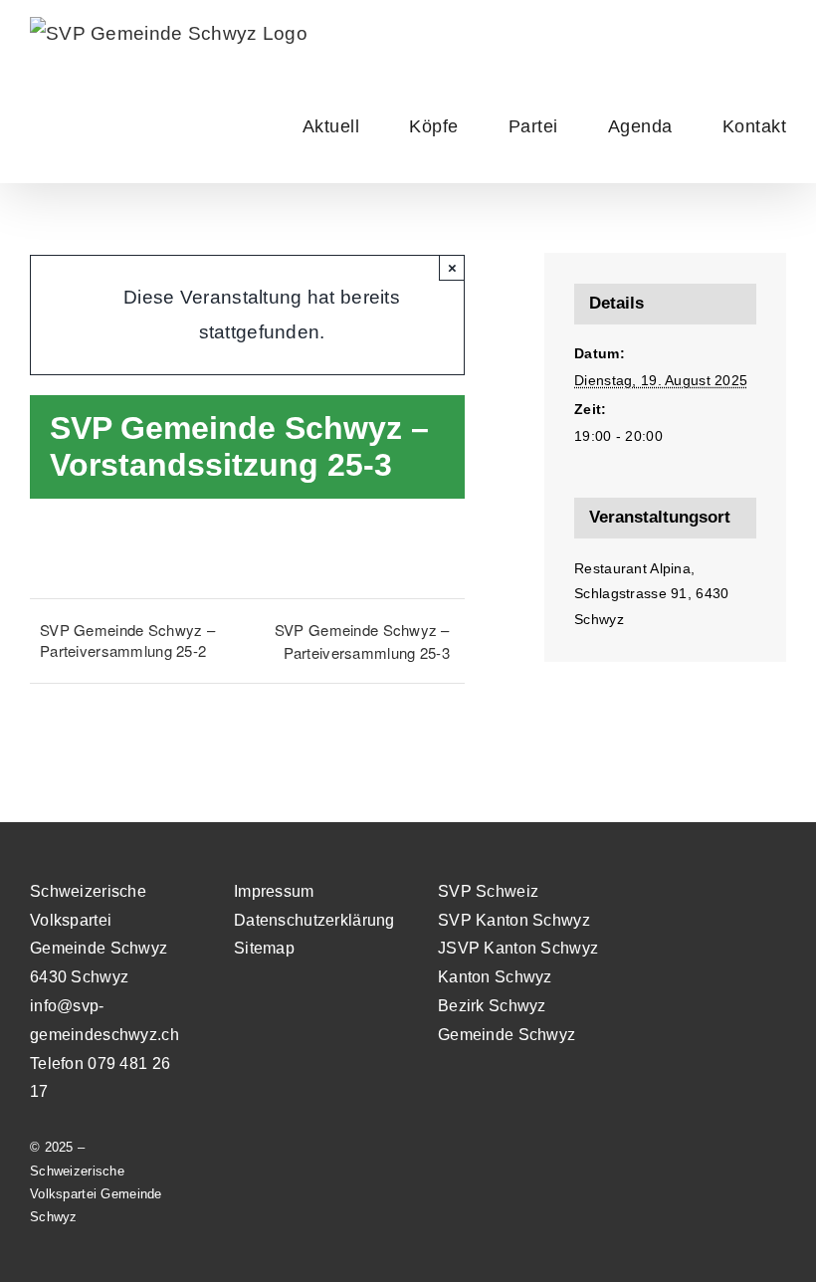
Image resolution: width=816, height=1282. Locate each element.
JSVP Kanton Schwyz (518, 948)
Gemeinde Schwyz (506, 1034)
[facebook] (796, 892)
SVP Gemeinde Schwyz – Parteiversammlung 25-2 (127, 640)
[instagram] (760, 892)
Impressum (274, 891)
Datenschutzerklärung (314, 920)
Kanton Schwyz (495, 976)
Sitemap (264, 948)
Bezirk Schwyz (492, 1005)
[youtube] (724, 892)
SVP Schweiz (488, 891)
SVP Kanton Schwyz (514, 920)
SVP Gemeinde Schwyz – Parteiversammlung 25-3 (362, 641)
